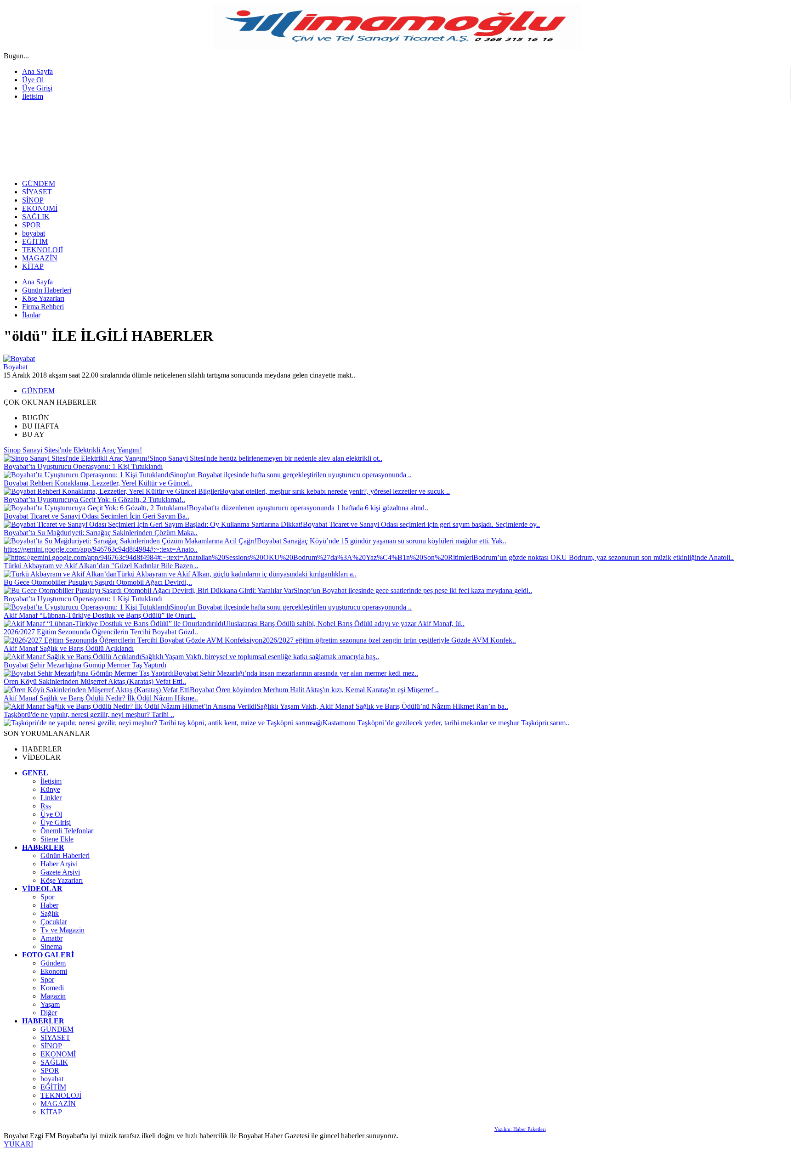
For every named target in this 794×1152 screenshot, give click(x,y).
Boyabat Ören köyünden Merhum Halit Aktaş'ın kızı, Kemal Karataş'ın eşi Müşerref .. (314, 690)
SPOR (49, 1070)
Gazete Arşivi (60, 872)
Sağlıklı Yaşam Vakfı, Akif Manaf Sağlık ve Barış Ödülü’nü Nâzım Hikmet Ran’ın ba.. (382, 706)
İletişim (51, 781)
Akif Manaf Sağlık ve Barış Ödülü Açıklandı (69, 648)
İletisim (32, 96)
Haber (49, 905)
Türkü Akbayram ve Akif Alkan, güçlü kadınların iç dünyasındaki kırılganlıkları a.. (237, 574)
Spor (47, 897)
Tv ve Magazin (62, 930)
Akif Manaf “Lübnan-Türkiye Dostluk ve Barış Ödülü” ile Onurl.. (100, 615)
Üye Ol (33, 80)
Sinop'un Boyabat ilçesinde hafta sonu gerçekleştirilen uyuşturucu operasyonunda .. (291, 475)
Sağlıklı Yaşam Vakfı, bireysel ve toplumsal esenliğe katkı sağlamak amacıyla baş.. (260, 657)
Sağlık (49, 913)
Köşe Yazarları (61, 880)
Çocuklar (53, 922)
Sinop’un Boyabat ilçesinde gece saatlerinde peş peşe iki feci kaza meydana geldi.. (413, 590)
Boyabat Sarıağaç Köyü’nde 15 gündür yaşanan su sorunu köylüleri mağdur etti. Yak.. (381, 541)
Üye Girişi (37, 88)
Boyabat (15, 367)
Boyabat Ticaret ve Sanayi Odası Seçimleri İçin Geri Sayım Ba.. (96, 516)
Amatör (51, 938)
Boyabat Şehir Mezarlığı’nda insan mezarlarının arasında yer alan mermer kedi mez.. (296, 673)
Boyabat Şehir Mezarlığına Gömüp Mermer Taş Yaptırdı (85, 665)
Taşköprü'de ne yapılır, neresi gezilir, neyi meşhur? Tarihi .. (89, 714)
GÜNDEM (38, 391)
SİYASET (55, 1037)
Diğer (48, 1012)
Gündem (53, 963)
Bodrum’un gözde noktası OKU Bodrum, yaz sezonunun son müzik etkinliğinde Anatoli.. (603, 557)
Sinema (51, 946)
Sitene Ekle (57, 839)
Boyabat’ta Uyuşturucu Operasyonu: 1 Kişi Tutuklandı (83, 466)
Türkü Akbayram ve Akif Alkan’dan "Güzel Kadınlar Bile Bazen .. (101, 566)
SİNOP (51, 1046)
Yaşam (50, 1004)
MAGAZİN (58, 1103)
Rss (45, 806)
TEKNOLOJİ (60, 1095)
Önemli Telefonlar (66, 831)
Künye (50, 789)
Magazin (53, 996)
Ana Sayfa (37, 71)
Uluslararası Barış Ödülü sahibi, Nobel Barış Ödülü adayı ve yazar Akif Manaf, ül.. (344, 623)
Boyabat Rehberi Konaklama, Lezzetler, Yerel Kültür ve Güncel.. (98, 483)
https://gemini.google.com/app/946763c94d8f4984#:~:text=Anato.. (101, 549)
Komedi (52, 988)
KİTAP (51, 1112)
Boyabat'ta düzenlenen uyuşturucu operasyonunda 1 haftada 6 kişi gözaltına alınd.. (308, 508)
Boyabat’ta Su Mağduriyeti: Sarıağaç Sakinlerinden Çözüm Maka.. (101, 532)
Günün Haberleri (65, 855)
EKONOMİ (58, 1054)
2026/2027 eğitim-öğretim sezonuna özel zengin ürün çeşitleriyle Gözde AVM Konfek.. (389, 640)
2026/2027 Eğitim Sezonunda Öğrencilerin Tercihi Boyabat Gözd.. (101, 632)
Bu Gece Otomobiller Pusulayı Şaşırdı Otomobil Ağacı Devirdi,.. (98, 582)
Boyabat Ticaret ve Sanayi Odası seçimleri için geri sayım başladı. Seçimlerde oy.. (421, 524)
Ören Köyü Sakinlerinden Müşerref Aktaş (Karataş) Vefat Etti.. (95, 681)
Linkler (51, 798)
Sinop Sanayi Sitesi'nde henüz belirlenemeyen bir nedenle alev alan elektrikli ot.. (265, 458)
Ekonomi (53, 971)
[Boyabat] (19, 358)
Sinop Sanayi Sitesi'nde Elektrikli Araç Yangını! (73, 450)
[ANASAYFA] (105, 170)
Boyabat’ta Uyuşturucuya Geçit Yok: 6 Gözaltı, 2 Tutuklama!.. (94, 499)
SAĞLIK (54, 1062)
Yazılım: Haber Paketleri (520, 1129)
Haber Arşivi (59, 864)
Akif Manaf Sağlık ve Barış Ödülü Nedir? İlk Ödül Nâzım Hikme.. (101, 698)
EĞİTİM (53, 1087)
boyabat (51, 1079)
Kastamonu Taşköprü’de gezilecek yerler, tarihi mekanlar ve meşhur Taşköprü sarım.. (446, 723)
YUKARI (18, 1144)
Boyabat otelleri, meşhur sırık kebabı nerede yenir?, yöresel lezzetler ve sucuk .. (335, 491)
